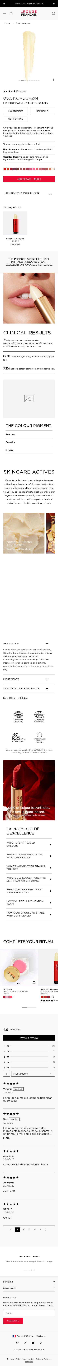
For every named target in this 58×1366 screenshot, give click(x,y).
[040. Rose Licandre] (27, 169)
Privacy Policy (43, 1359)
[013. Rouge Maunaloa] (8, 169)
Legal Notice (28, 1359)
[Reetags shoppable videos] (29, 600)
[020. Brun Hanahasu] (24, 169)
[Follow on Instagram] (25, 1343)
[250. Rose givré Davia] (7, 997)
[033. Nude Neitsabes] (34, 169)
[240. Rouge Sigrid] (4, 997)
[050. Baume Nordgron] (53, 169)
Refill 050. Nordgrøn (15, 239)
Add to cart (15, 244)
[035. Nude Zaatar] (40, 169)
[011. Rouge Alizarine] (5, 169)
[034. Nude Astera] (50, 169)
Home (7, 23)
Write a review (29, 1037)
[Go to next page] (46, 1229)
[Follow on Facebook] (17, 1343)
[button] (9, 91)
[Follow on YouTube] (33, 1343)
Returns (29, 1362)
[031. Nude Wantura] (43, 169)
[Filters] (6, 1074)
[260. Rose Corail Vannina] (10, 997)
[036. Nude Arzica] (37, 169)
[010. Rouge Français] (11, 169)
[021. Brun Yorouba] (17, 169)
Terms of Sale (13, 1359)
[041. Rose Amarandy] (30, 169)
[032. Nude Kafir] (21, 169)
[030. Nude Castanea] (46, 169)
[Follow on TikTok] (40, 1343)
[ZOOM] (53, 80)
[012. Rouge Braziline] (14, 169)
